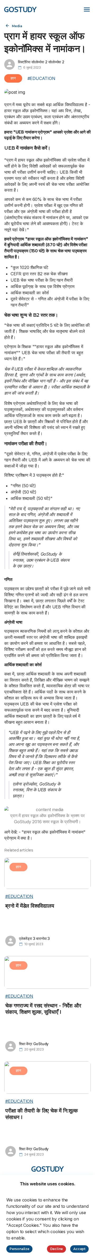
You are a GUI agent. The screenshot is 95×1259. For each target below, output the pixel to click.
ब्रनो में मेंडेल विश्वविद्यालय (29, 906)
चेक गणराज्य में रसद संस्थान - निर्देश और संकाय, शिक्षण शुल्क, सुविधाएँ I (43, 1008)
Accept (79, 1249)
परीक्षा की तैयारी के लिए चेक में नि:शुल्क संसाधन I (41, 1113)
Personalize (19, 1249)
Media (17, 26)
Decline (56, 1249)
